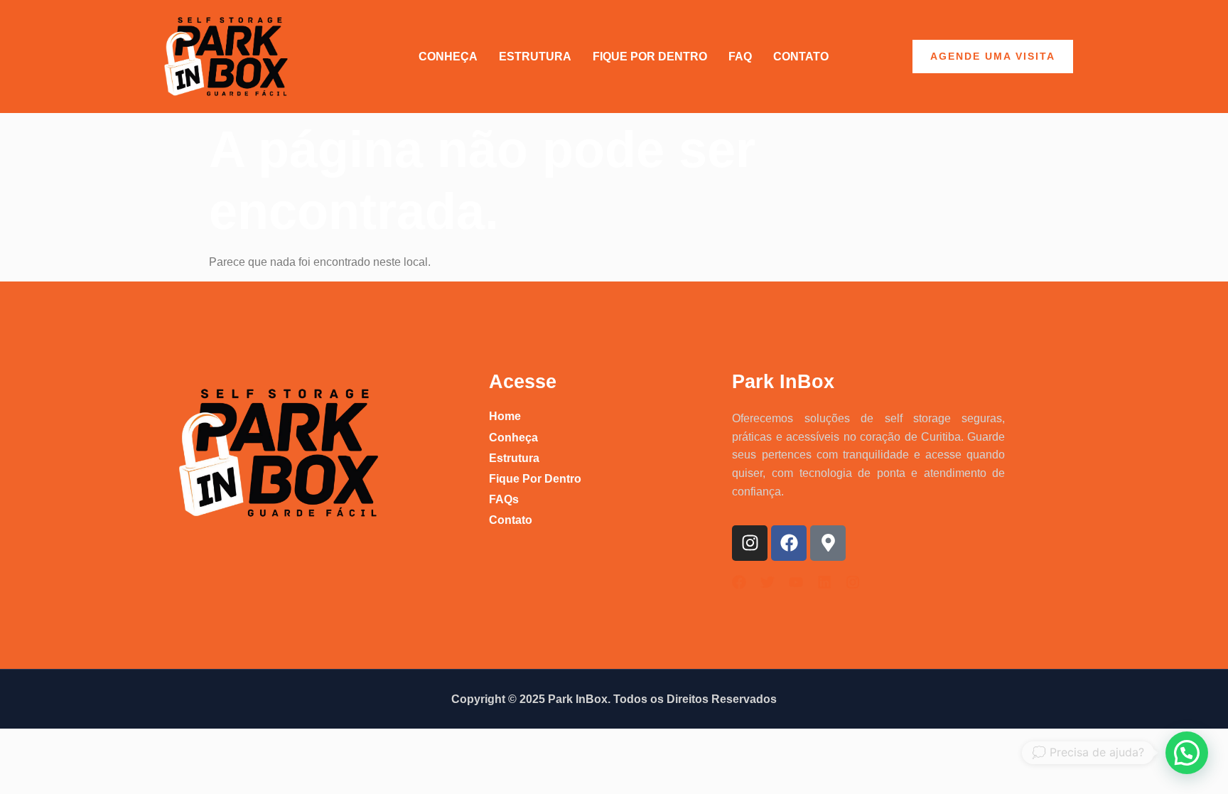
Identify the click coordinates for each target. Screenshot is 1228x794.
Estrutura (535, 56)
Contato (801, 56)
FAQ (740, 56)
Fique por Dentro (650, 56)
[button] (1186, 752)
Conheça (448, 56)
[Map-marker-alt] (828, 543)
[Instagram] (750, 543)
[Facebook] (789, 543)
